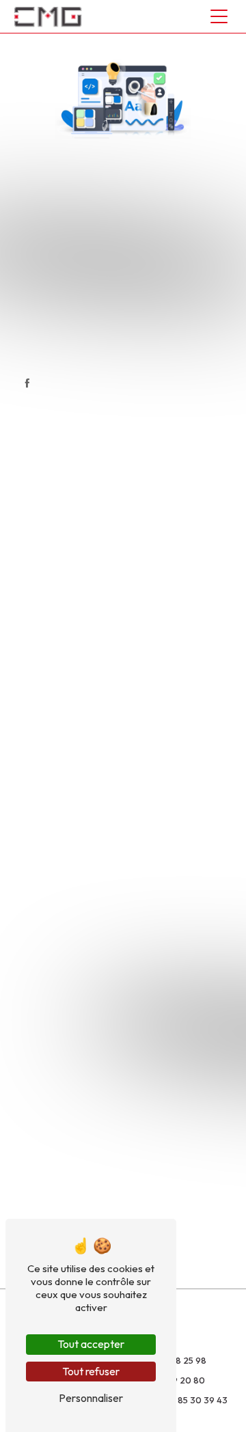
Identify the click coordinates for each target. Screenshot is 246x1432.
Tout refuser (91, 1371)
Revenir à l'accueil (133, 349)
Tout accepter (90, 1344)
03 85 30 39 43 (196, 1399)
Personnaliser (91, 1398)
